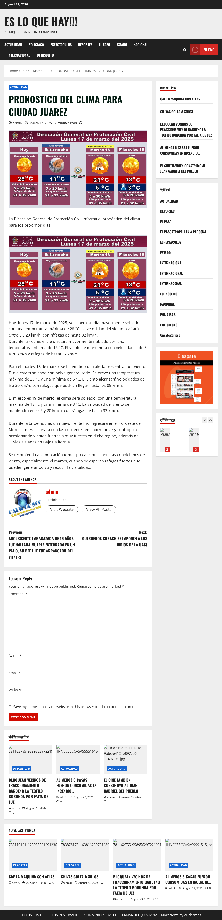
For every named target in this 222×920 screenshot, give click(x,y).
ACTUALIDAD (13, 44)
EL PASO (104, 44)
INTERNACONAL (171, 283)
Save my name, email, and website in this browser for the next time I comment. (77, 706)
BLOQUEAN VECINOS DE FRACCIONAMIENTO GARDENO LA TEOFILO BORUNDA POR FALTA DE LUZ (28, 791)
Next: (114, 538)
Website (15, 690)
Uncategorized (170, 335)
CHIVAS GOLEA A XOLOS (176, 111)
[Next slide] (210, 420)
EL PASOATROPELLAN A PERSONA (183, 231)
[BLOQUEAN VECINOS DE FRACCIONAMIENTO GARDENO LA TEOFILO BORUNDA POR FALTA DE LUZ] (30, 759)
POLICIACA (36, 44)
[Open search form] (184, 50)
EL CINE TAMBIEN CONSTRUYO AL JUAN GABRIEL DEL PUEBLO (121, 785)
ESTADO (122, 44)
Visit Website (62, 509)
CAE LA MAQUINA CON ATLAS (180, 98)
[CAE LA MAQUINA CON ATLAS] (33, 855)
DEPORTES (85, 44)
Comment (18, 594)
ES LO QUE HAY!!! (41, 21)
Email (14, 672)
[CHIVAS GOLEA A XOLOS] (85, 855)
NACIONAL (141, 44)
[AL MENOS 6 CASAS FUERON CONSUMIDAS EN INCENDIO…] (78, 759)
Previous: (42, 544)
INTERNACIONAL (19, 55)
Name (15, 655)
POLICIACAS (168, 324)
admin (17, 123)
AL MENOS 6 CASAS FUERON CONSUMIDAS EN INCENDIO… (76, 785)
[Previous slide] (204, 420)
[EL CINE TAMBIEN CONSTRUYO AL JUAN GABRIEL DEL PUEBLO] (125, 759)
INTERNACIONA (170, 262)
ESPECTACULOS (61, 44)
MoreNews (169, 915)
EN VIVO (209, 49)
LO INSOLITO (45, 55)
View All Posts (98, 509)
